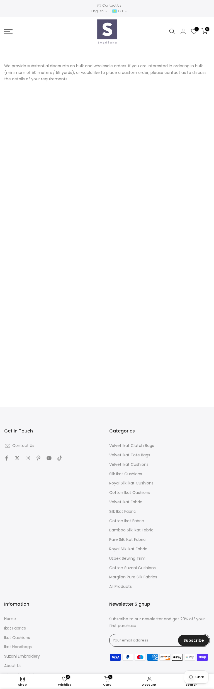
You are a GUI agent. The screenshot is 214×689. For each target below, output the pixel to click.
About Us (12, 665)
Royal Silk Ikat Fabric (128, 549)
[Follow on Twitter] (17, 458)
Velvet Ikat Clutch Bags (131, 445)
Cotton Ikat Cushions (129, 492)
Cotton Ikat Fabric (126, 521)
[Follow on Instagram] (27, 458)
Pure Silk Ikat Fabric (127, 539)
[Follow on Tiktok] (59, 458)
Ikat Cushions (17, 637)
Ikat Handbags (18, 647)
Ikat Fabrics (15, 628)
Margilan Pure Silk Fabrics (133, 577)
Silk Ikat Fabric (122, 511)
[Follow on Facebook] (6, 458)
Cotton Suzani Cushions (132, 568)
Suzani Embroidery (22, 656)
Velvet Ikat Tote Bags (129, 455)
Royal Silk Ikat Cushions (131, 483)
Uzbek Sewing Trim (127, 558)
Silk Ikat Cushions (125, 474)
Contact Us (111, 5)
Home (10, 618)
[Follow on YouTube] (49, 458)
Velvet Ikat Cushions (129, 464)
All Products (120, 586)
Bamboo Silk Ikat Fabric (131, 530)
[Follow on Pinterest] (38, 458)
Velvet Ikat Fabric (125, 502)
